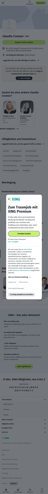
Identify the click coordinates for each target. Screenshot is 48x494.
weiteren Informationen (21, 270)
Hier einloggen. (13, 242)
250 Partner (28, 249)
